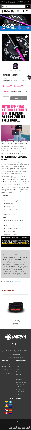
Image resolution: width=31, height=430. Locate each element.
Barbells (11, 80)
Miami (15, 80)
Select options (15, 327)
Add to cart (19, 98)
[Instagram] (15, 344)
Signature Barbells (22, 80)
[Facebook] (12, 344)
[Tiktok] (18, 344)
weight (6, 91)
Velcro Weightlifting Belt (15, 321)
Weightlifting (6, 82)
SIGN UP (3, 1)
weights (7, 192)
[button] (26, 36)
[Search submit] (28, 6)
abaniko (16, 422)
